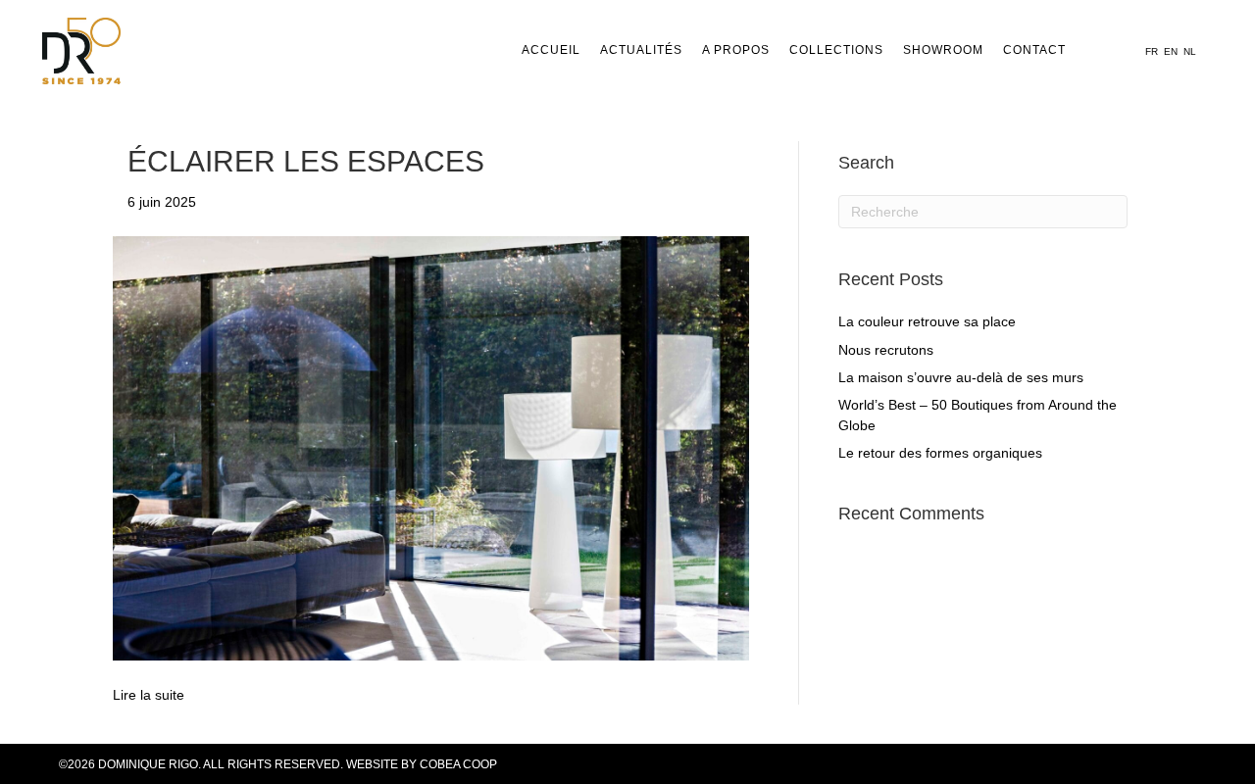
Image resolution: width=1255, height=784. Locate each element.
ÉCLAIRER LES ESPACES (305, 161)
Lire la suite (148, 695)
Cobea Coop (458, 764)
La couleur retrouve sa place (927, 321)
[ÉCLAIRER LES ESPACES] (431, 447)
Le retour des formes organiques (940, 453)
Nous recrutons (885, 350)
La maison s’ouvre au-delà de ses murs (960, 377)
